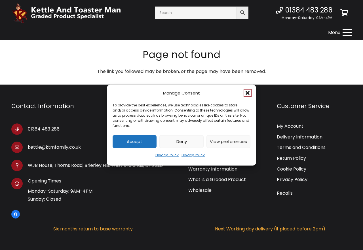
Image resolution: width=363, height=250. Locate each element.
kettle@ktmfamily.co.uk (54, 147)
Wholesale (200, 190)
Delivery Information (299, 137)
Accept (134, 141)
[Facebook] (15, 214)
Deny (181, 141)
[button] (247, 93)
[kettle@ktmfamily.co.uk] (19, 147)
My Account (290, 126)
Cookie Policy (291, 169)
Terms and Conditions (301, 147)
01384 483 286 (44, 129)
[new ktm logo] (66, 13)
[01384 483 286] (19, 129)
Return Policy (291, 158)
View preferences (228, 141)
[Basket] (344, 13)
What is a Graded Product (217, 179)
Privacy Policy (167, 154)
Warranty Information (212, 169)
